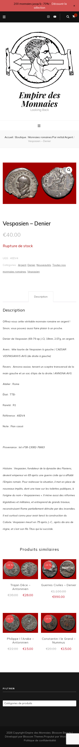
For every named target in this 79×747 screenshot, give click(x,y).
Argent (22, 265)
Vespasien (33, 271)
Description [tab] (41, 296)
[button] (69, 170)
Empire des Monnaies (39, 99)
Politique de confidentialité (40, 740)
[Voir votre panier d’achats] (73, 17)
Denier (31, 265)
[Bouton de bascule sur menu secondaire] (4, 17)
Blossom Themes (33, 736)
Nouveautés (44, 265)
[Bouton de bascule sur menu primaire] (39, 125)
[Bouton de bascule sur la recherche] (68, 16)
